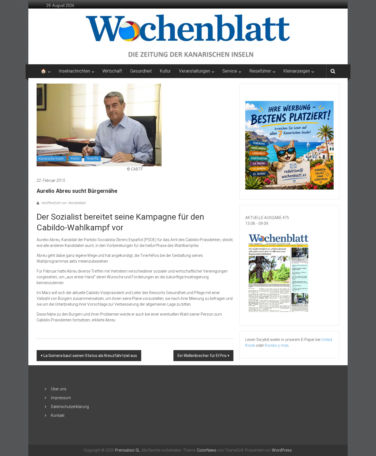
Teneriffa (92, 159)
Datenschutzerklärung (70, 406)
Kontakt (57, 415)
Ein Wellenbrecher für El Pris (202, 355)
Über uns (58, 389)
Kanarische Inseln (51, 159)
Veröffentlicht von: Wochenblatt (63, 203)
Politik (75, 159)
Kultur (165, 71)
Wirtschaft (112, 71)
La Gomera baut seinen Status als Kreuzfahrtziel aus (90, 355)
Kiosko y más (277, 345)
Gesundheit (141, 71)
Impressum (61, 398)
